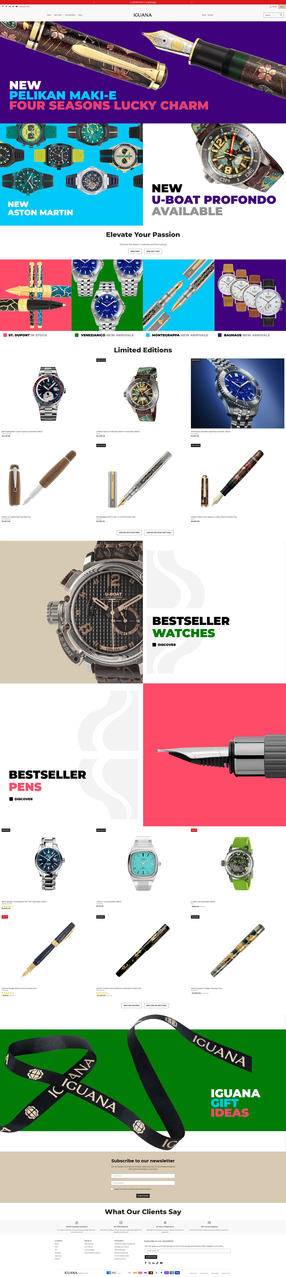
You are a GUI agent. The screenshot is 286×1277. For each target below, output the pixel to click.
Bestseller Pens (132, 1005)
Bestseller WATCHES (156, 1005)
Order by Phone (120, 1259)
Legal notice (193, 1273)
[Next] (278, 398)
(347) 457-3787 (24, 6)
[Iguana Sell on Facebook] (3, 6)
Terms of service (204, 1273)
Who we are (89, 1244)
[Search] (281, 15)
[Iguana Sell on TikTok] (13, 6)
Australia (58, 1253)
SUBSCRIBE (143, 1196)
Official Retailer (119, 1250)
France (57, 1259)
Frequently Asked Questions (124, 1244)
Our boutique (89, 1250)
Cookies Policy (226, 1273)
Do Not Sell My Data (121, 1256)
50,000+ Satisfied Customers (77, 1227)
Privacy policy (215, 1273)
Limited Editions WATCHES (158, 533)
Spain (57, 1244)
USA (56, 1247)
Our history (89, 1247)
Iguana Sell (85, 1273)
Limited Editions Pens (129, 533)
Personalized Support (92, 1253)
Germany (58, 1256)
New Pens (135, 251)
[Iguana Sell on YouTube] (17, 6)
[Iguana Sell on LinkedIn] (10, 6)
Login (274, 6)
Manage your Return (121, 1247)
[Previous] (8, 398)
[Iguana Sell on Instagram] (6, 6)
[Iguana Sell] (143, 15)
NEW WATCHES (153, 251)
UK (56, 1250)
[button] (50, 15)
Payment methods (121, 1253)
